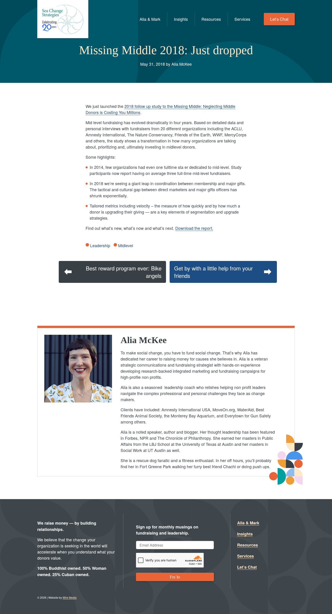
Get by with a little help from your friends (213, 272)
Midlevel (125, 245)
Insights (181, 19)
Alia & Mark (150, 19)
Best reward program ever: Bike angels (123, 272)
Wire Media (70, 597)
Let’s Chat (279, 19)
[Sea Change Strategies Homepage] (62, 19)
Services (242, 19)
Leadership (100, 245)
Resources (211, 19)
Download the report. (194, 228)
